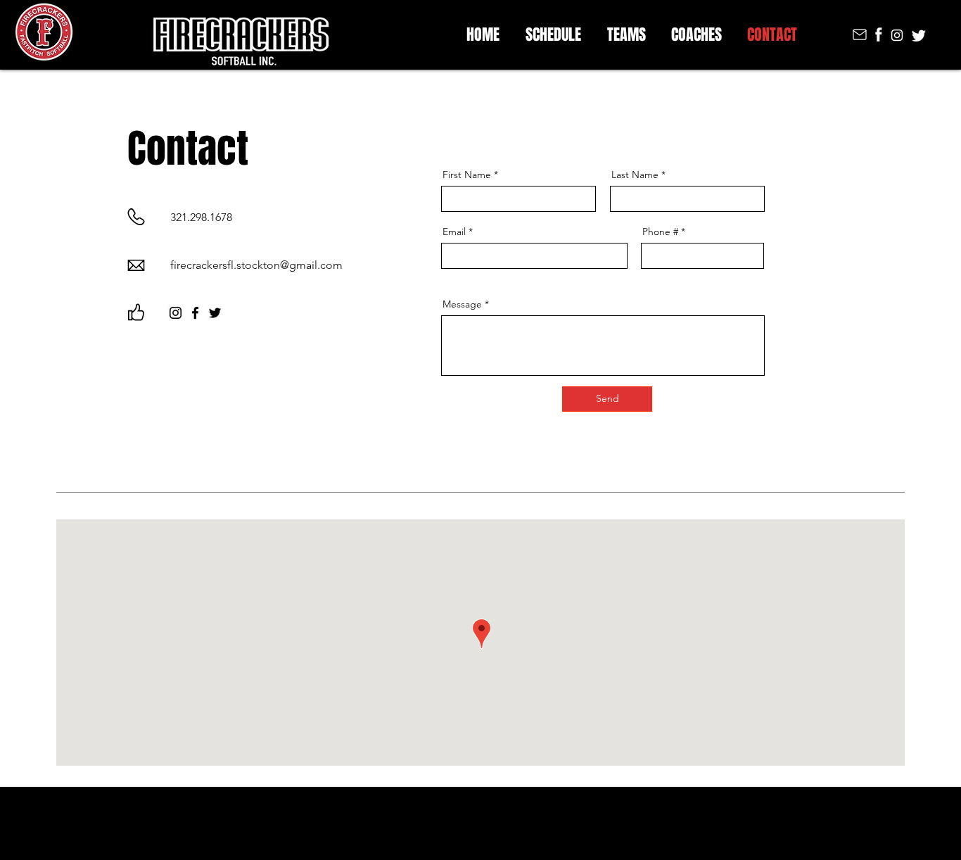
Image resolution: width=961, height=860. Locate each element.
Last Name (634, 174)
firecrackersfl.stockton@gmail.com (256, 265)
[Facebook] (195, 313)
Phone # (660, 231)
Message (462, 304)
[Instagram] (175, 313)
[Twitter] (215, 313)
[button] (626, 32)
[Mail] (859, 34)
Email (454, 231)
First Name (467, 174)
